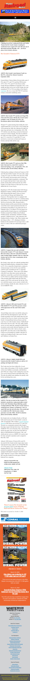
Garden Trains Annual (15, 658)
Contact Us (15, 632)
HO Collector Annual (15, 654)
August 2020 (8, 506)
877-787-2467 (17, 617)
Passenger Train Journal (15, 645)
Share (4, 515)
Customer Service (15, 627)
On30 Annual (15, 655)
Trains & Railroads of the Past (15, 647)
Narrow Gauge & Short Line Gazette (15, 644)
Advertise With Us (15, 630)
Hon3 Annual (15, 657)
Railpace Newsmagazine (15, 641)
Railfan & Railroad (15, 639)
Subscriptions (15, 664)
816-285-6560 (18, 619)
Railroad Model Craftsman (15, 637)
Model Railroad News (15, 642)
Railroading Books (15, 666)
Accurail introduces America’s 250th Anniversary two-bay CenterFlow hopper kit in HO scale (15, 592)
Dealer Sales (15, 628)
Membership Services (15, 670)
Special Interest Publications (15, 667)
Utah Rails (3, 91)
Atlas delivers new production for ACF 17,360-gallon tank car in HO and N (15, 575)
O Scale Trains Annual (15, 652)
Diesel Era (15, 649)
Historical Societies (15, 669)
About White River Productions (15, 625)
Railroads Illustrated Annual (15, 650)
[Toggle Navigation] (15, 17)
